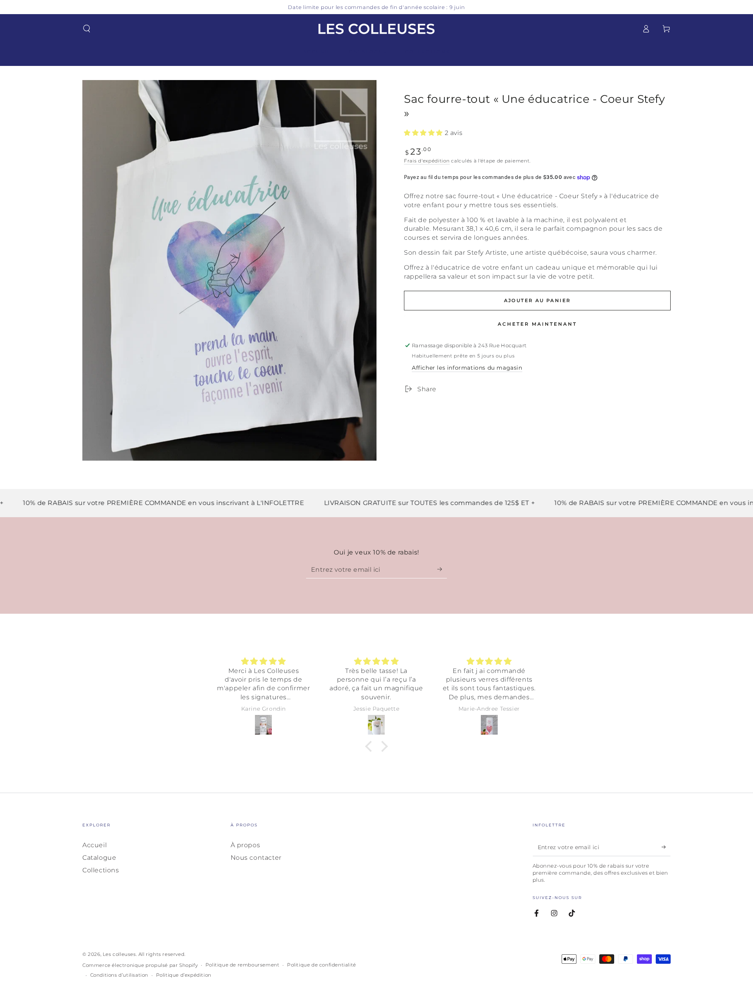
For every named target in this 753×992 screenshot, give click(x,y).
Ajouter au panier (537, 300)
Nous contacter (256, 857)
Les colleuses (119, 954)
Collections (100, 870)
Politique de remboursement (243, 965)
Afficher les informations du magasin (467, 367)
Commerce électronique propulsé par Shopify (140, 965)
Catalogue (99, 857)
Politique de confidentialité (321, 965)
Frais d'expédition (427, 161)
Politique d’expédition (183, 975)
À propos (245, 845)
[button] (86, 28)
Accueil (94, 845)
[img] (263, 661)
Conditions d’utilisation (119, 975)
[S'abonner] (442, 569)
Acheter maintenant (537, 324)
